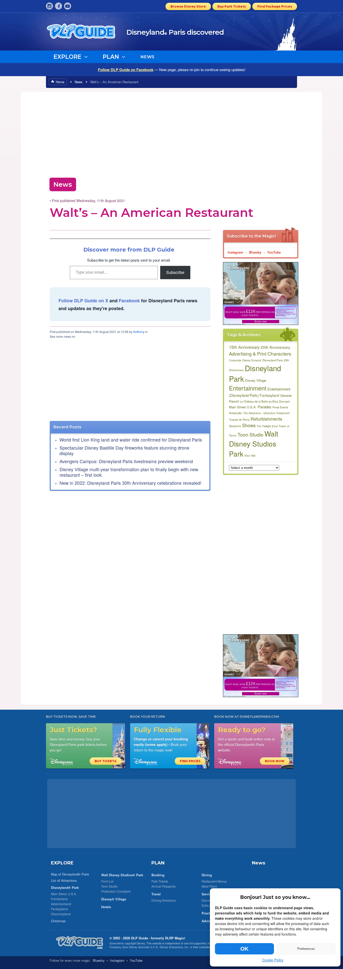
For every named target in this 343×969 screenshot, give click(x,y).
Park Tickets (159, 881)
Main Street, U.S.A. (64, 894)
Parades (264, 406)
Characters (279, 353)
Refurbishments (266, 418)
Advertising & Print (247, 353)
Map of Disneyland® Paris (70, 874)
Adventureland (61, 904)
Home (60, 81)
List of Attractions (64, 880)
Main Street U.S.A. (243, 407)
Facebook (129, 300)
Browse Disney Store (188, 6)
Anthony (138, 331)
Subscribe (175, 272)
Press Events (280, 407)
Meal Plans (209, 886)
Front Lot (107, 881)
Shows (249, 425)
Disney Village (255, 380)
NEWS (147, 56)
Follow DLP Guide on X (83, 300)
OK (244, 949)
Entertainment (247, 388)
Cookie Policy (272, 959)
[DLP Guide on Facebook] (58, 6)
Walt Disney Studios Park (253, 443)
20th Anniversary (275, 347)
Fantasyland (269, 395)
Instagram (235, 252)
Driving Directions (163, 900)
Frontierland (59, 899)
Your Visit (249, 455)
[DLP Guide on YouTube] (67, 6)
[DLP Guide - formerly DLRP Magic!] (87, 32)
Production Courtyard (115, 891)
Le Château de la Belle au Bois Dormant (265, 401)
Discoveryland (61, 914)
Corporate (235, 360)
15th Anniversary (244, 347)
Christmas (58, 920)
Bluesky (255, 252)
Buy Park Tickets (231, 6)
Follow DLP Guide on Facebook (125, 69)
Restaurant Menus (214, 881)
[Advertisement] (171, 133)
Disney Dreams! (251, 360)
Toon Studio (250, 434)
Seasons (235, 426)
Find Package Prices (274, 6)
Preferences (306, 949)
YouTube (274, 252)
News (79, 81)
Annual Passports (163, 886)
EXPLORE (62, 863)
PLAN (157, 863)
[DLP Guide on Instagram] (49, 6)
